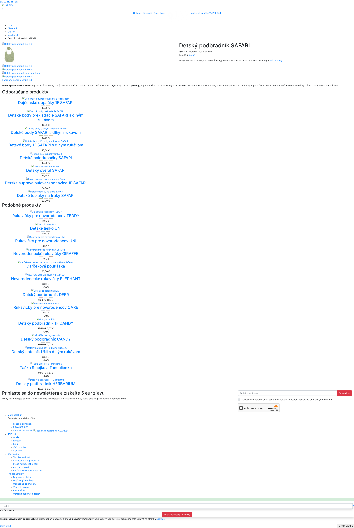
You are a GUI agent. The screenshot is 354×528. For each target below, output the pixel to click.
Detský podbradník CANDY (46, 339)
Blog (207, 13)
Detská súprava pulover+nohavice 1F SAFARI (46, 183)
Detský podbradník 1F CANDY (45, 323)
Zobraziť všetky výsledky (177, 514)
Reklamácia (19, 490)
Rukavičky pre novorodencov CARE (45, 307)
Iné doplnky (14, 35)
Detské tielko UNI (46, 228)
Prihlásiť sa (344, 393)
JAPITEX (12, 434)
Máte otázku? (15, 415)
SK (1, 1)
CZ (4, 1)
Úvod (10, 25)
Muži (162, 13)
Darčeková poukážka (46, 266)
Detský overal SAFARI (46, 170)
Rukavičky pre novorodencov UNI (45, 240)
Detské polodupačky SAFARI (46, 157)
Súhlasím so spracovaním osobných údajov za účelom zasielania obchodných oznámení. (287, 399)
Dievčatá (147, 13)
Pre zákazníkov (16, 473)
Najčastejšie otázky (23, 480)
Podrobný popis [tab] (10, 80)
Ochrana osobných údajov (27, 493)
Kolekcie (194, 13)
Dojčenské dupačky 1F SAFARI (46, 102)
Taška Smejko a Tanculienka (46, 367)
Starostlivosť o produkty (26, 460)
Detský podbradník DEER (46, 294)
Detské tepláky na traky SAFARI (46, 195)
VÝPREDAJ (215, 13)
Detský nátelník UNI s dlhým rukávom (45, 351)
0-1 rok (11, 31)
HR (12, 1)
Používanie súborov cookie (27, 470)
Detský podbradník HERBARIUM (45, 383)
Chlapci (137, 13)
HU (9, 1)
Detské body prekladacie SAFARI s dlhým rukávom (46, 117)
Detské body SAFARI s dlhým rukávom (46, 132)
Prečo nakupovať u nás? (25, 463)
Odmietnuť (5, 526)
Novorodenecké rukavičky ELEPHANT (45, 278)
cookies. (160, 518)
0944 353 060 (20, 427)
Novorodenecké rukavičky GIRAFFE (45, 253)
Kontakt (17, 440)
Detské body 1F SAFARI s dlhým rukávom (45, 145)
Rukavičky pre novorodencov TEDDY (45, 215)
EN (16, 1)
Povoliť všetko (345, 526)
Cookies (17, 450)
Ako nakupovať (21, 467)
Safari (192, 55)
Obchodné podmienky (24, 483)
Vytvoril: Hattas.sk (22, 430)
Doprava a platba (22, 477)
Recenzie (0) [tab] (25, 80)
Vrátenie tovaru (21, 487)
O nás (202, 13)
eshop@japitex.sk (22, 423)
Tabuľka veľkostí (21, 457)
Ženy (156, 13)
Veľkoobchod (20, 447)
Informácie (13, 454)
